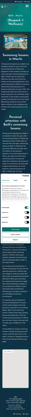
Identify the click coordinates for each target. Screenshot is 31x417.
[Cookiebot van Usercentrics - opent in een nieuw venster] (22, 176)
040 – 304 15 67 (21, 400)
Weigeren (15, 239)
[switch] (27, 212)
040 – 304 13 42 (20, 402)
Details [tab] (15, 180)
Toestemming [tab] (5, 180)
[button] (27, 6)
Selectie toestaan (15, 234)
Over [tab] (25, 180)
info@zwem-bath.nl (17, 398)
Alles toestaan (15, 229)
